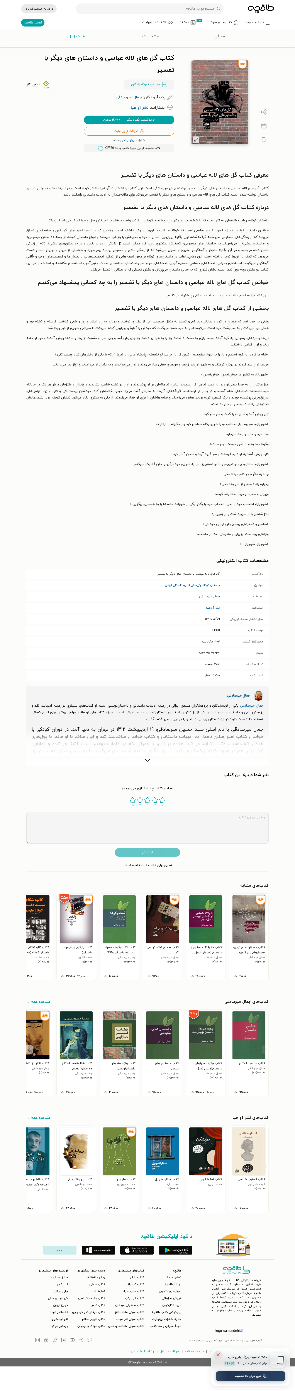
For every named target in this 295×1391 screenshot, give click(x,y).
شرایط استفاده (194, 1352)
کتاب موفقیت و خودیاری (88, 1312)
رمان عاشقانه (96, 1277)
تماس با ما (174, 1277)
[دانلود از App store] (137, 1250)
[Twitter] (55, 1340)
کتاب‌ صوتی (97, 1284)
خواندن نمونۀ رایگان (145, 84)
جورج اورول (60, 1305)
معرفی (219, 36)
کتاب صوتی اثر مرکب (130, 1319)
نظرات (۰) (78, 36)
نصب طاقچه (33, 22)
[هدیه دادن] (264, 126)
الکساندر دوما (59, 1312)
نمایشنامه (98, 1291)
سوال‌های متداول (170, 1291)
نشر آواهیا (213, 608)
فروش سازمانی (171, 1298)
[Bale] (89, 1340)
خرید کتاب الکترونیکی (129, 120)
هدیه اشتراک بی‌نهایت (166, 1319)
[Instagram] (37, 1340)
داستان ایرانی (173, 585)
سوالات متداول (170, 1352)
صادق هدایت (59, 1277)
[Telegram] (81, 1340)
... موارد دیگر (59, 1250)
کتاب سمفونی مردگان (129, 1305)
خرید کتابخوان (171, 1305)
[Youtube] (72, 1340)
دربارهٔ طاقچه (172, 1284)
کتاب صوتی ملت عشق (129, 1312)
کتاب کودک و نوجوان (91, 1326)
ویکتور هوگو (59, 1326)
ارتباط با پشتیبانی (142, 1352)
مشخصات (150, 36)
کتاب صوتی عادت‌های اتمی (126, 1326)
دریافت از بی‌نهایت (126, 131)
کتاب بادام (137, 1277)
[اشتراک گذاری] (264, 112)
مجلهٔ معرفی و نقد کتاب (165, 1326)
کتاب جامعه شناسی (91, 1298)
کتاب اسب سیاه (133, 1291)
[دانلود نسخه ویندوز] (98, 1250)
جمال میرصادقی (209, 596)
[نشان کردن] (264, 140)
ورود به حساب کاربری (39, 9)
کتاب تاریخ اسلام (93, 1319)
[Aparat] (46, 1340)
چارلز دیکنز (61, 1291)
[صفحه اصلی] (261, 9)
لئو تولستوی (59, 1319)
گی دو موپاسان (58, 1298)
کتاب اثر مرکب (134, 1298)
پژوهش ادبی (192, 585)
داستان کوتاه (211, 585)
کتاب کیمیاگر (135, 1284)
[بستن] (218, 1355)
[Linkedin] (63, 1340)
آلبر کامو (62, 1284)
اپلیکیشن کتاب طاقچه (166, 1312)
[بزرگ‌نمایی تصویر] (196, 139)
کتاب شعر (98, 1305)
